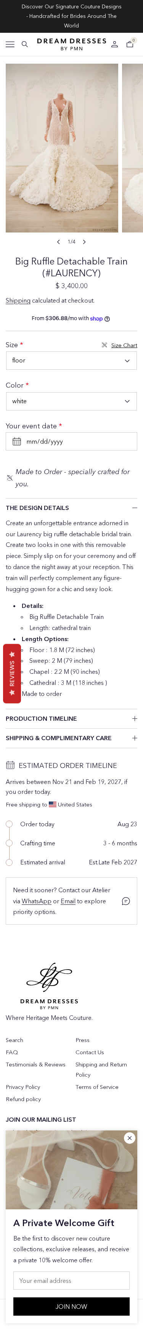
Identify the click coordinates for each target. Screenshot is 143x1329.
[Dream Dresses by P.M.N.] (71, 44)
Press (83, 1040)
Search (14, 1040)
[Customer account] (114, 44)
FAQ (12, 1052)
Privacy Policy (23, 1086)
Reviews (12, 673)
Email (68, 901)
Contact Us (90, 1052)
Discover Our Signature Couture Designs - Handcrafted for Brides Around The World (72, 16)
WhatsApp (36, 901)
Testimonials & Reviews (36, 1064)
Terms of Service (97, 1086)
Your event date (32, 426)
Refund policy (23, 1099)
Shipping (18, 300)
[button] (10, 44)
